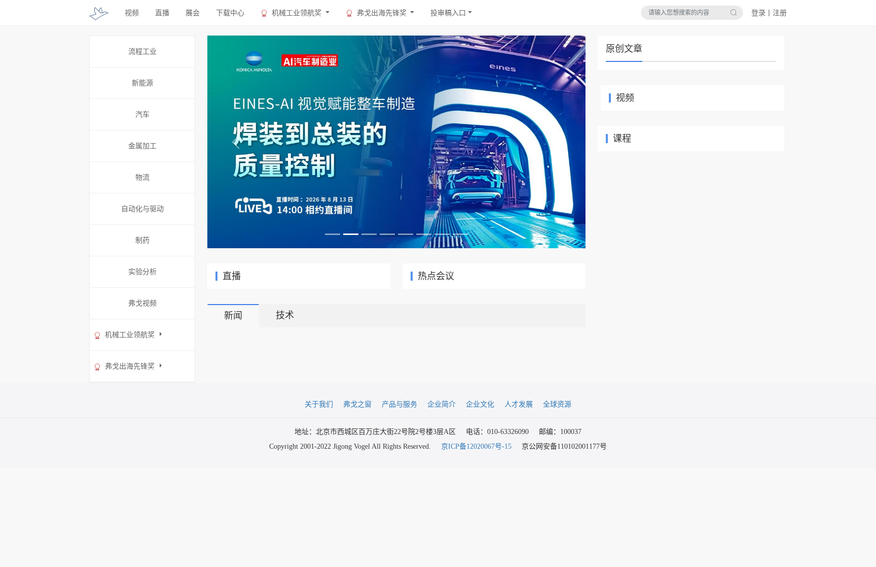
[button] (235, 142)
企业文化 (480, 404)
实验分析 (142, 272)
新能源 (142, 83)
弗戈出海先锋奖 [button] (382, 13)
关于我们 (319, 404)
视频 (132, 13)
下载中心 (230, 13)
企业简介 (441, 404)
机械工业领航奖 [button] (296, 13)
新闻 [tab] (233, 316)
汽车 (142, 114)
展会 (193, 13)
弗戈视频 (142, 303)
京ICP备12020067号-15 (476, 446)
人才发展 (518, 404)
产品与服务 (399, 404)
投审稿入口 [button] (448, 13)
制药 (142, 240)
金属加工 (142, 146)
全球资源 (557, 404)
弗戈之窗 (357, 404)
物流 (142, 177)
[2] (396, 141)
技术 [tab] (285, 315)
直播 (162, 13)
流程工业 (142, 51)
